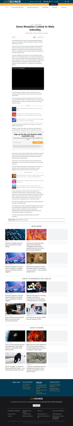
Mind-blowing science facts (55, 390)
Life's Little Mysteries (27, 384)
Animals (8, 4)
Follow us (36, 37)
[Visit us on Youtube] (45, 1)
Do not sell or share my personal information (58, 417)
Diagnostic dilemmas (27, 387)
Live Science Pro (64, 7)
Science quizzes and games (55, 384)
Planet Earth (30, 4)
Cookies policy (26, 413)
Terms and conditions (58, 410)
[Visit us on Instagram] (44, 1)
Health (20, 4)
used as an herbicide (28, 195)
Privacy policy (11, 413)
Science (24, 4)
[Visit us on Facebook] (40, 1)
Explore (46, 4)
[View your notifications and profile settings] (65, 2)
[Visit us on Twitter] (42, 1)
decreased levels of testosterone (32, 169)
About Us (40, 410)
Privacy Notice (15, 146)
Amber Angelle (30, 33)
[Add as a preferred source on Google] (36, 405)
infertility (22, 99)
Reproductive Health (38, 24)
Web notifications (57, 413)
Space (36, 4)
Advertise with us (42, 413)
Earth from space (26, 385)
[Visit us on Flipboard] (47, 1)
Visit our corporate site (57, 401)
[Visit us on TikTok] (49, 1)
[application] (28, 79)
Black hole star (54, 7)
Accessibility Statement (14, 410)
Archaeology (14, 4)
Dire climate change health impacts (17, 7)
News (47, 33)
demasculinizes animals (34, 197)
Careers (10, 416)
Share (14, 37)
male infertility (21, 46)
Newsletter (42, 37)
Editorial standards (28, 416)
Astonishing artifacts (26, 388)
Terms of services (26, 145)
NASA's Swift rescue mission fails (32, 7)
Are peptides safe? (45, 7)
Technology (41, 4)
